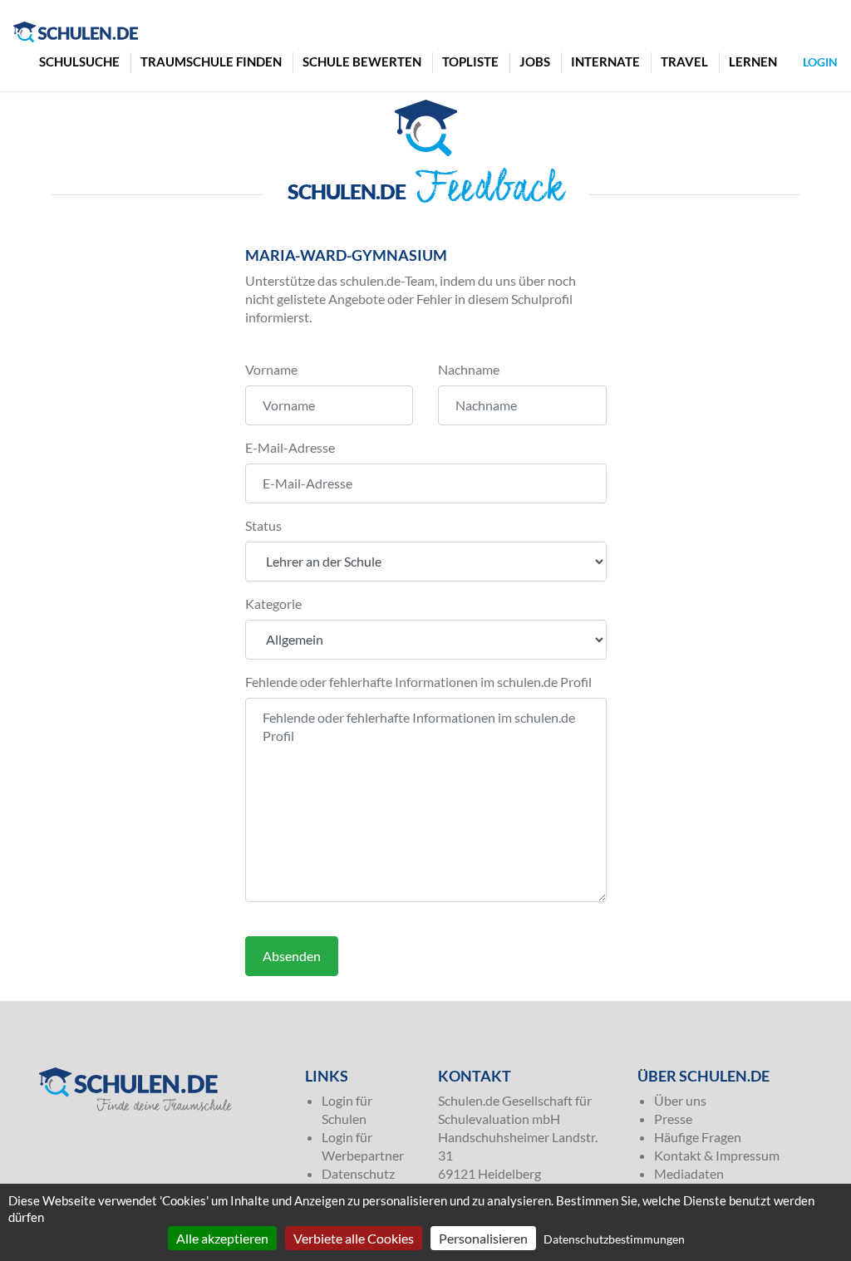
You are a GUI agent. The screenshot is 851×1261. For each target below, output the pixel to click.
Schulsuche (79, 61)
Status (263, 525)
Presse (673, 1118)
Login (820, 62)
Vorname (271, 369)
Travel (684, 61)
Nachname (468, 369)
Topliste (470, 61)
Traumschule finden (211, 61)
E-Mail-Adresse (290, 447)
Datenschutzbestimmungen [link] (614, 1239)
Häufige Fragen (697, 1137)
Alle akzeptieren (222, 1238)
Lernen (753, 61)
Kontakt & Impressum (717, 1155)
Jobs (534, 61)
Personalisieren (483, 1238)
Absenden (292, 956)
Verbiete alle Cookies (353, 1238)
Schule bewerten (362, 61)
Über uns (680, 1100)
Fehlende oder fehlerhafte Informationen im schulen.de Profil (418, 681)
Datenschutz (358, 1173)
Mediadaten (689, 1173)
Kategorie (273, 603)
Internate (605, 61)
